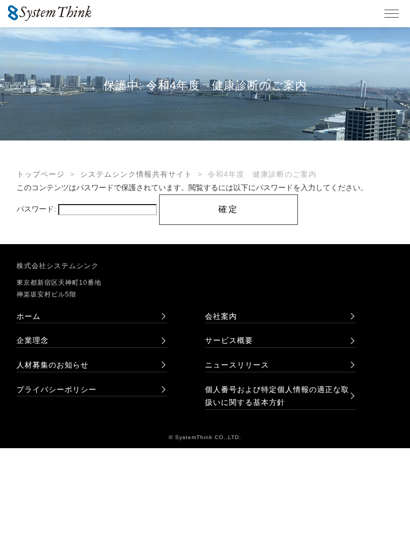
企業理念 (33, 340)
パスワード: (37, 209)
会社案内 (221, 316)
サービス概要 (229, 340)
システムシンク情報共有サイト (136, 174)
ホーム (29, 316)
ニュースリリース (237, 365)
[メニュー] (391, 14)
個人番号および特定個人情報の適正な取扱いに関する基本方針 (277, 396)
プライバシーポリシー (57, 389)
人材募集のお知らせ (53, 365)
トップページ (41, 174)
